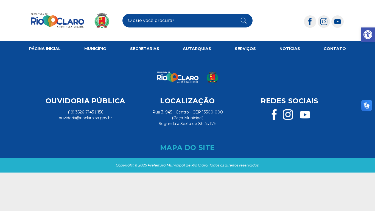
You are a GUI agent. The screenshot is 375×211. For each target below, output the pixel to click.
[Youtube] (337, 21)
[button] (368, 34)
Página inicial (45, 48)
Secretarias (144, 48)
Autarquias (197, 48)
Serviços (245, 48)
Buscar (240, 20)
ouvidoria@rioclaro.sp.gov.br (85, 117)
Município (95, 48)
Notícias (289, 48)
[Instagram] (324, 21)
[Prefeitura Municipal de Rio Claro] (70, 20)
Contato (335, 48)
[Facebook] (310, 21)
